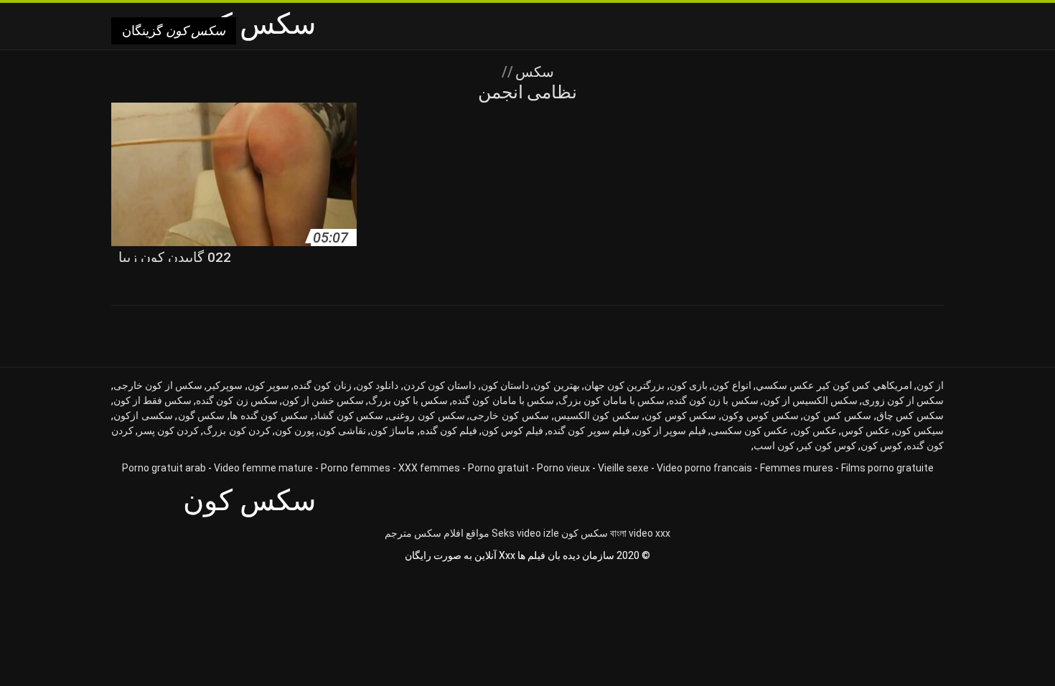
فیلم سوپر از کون (670, 430)
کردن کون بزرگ (236, 430)
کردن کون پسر (168, 430)
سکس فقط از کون (152, 400)
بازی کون (689, 385)
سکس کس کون (837, 415)
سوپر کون (268, 385)
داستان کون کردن (440, 385)
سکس (533, 71)
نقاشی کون (342, 430)
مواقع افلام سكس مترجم (437, 533)
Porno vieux (563, 468)
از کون (930, 385)
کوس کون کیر (827, 445)
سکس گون (201, 415)
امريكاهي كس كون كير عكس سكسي (834, 385)
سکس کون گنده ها (269, 415)
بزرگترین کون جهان (624, 385)
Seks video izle (525, 533)
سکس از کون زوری (903, 400)
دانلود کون (377, 385)
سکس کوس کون (680, 415)
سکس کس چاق (910, 415)
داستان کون (505, 385)
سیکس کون (919, 430)
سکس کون (584, 533)
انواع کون (731, 385)
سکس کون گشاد (348, 415)
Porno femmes (355, 468)
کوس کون (881, 445)
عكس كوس (865, 430)
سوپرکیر (225, 385)
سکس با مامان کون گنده (502, 400)
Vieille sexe (623, 468)
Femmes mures (796, 468)
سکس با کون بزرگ (408, 400)
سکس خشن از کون (323, 400)
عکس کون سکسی (749, 430)
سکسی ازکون (143, 415)
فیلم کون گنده (448, 430)
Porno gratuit (498, 468)
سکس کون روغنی (426, 415)
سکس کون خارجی (508, 415)
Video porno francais (704, 468)
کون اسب (774, 445)
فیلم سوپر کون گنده (588, 430)
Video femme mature (263, 468)
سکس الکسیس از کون (810, 400)
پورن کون (294, 430)
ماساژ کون (392, 430)
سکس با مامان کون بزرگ (611, 400)
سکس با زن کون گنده (713, 400)
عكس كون (815, 430)
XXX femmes (429, 468)
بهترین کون (556, 385)
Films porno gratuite (887, 468)
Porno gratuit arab (164, 468)
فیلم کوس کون (512, 430)
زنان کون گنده (323, 385)
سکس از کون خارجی (157, 385)
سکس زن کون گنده (236, 400)
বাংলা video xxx (640, 533)
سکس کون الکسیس (596, 415)
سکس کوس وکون (759, 415)
